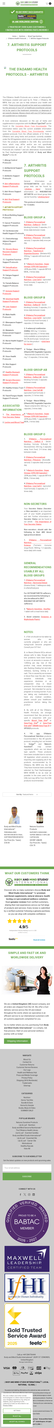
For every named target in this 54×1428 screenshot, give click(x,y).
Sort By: (19, 794)
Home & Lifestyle (27, 1105)
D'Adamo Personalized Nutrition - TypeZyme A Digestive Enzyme (34, 250)
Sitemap (27, 1086)
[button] (27, 11)
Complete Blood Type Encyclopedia (28, 131)
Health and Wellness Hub (27, 1073)
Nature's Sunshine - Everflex (38, 609)
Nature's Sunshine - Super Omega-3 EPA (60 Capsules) (40, 834)
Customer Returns (27, 1065)
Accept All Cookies (17, 1422)
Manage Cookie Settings (26, 1362)
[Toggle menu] (3, 3)
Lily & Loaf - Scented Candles (27, 1133)
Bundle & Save (27, 1103)
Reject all (17, 1416)
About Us (27, 1059)
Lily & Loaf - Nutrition (27, 1125)
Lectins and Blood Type (14, 422)
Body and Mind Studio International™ (27, 1135)
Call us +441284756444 (26, 1355)
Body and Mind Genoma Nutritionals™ (27, 1128)
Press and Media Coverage (27, 1075)
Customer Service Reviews (27, 1067)
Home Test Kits (27, 1100)
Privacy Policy (27, 1078)
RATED (10, 30)
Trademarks (27, 1083)
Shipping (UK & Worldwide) (27, 1080)
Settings (17, 1411)
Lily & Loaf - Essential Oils (27, 1138)
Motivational (27, 1143)
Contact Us (27, 1062)
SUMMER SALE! (27, 1111)
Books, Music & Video (27, 1108)
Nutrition (27, 1097)
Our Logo (27, 1070)
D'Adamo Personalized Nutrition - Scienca (37, 542)
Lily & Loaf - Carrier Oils (27, 1141)
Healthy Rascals (27, 1146)
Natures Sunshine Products (27, 1122)
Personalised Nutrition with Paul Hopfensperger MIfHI (13, 834)
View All (27, 1149)
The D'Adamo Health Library (27, 1130)
